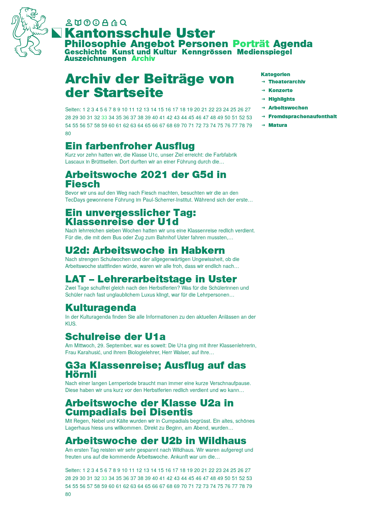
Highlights (281, 99)
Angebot (152, 44)
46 (198, 117)
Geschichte (85, 52)
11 (132, 109)
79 (249, 125)
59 (104, 125)
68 (169, 125)
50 (227, 117)
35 (119, 117)
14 (154, 109)
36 (126, 117)
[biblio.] (78, 22)
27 (248, 109)
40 (155, 117)
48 (213, 117)
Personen (203, 44)
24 (226, 109)
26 (240, 109)
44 (184, 117)
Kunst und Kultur (144, 52)
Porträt (251, 44)
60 (111, 125)
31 (90, 117)
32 (97, 117)
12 (139, 109)
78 (242, 125)
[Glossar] (87, 22)
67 (162, 125)
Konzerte (280, 90)
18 (183, 109)
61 (119, 125)
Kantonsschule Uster (139, 34)
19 (190, 109)
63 (133, 125)
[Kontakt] (69, 22)
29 (75, 117)
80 (68, 133)
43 (177, 117)
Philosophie (95, 44)
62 (126, 125)
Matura (277, 125)
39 (148, 117)
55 (75, 125)
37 (133, 117)
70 (184, 125)
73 (206, 125)
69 (177, 125)
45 (191, 117)
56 (83, 125)
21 (204, 109)
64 (140, 125)
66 (155, 125)
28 (68, 117)
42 (169, 117)
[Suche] (123, 22)
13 (146, 109)
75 (220, 125)
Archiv (143, 58)
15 (161, 109)
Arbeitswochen (288, 108)
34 (111, 117)
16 (168, 109)
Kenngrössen (207, 52)
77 (235, 125)
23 (219, 109)
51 (235, 117)
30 (83, 117)
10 (125, 109)
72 (198, 125)
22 (211, 109)
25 (233, 109)
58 (97, 125)
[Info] (96, 22)
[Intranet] (105, 22)
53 (249, 117)
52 (242, 117)
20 (197, 109)
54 (68, 125)
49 (220, 117)
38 (140, 117)
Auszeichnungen (95, 58)
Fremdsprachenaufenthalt (302, 116)
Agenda (293, 44)
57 (90, 125)
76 (227, 125)
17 (175, 109)
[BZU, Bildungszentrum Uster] (114, 22)
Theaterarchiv (286, 81)
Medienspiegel (264, 52)
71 (191, 125)
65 (148, 125)
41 (162, 117)
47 (206, 117)
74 (213, 125)
